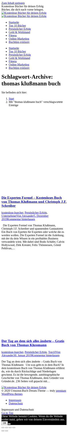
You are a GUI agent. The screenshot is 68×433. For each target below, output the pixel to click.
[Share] (6, 427)
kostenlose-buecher (12, 212)
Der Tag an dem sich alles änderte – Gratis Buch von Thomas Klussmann (32, 343)
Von (25, 215)
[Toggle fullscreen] (10, 427)
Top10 (52, 352)
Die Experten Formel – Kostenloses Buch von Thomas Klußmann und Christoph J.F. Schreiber (34, 202)
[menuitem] (14, 22)
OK (4, 423)
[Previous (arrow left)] (2, 430)
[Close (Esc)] (2, 427)
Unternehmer (9, 215)
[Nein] (9, 423)
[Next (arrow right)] (6, 430)
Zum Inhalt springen (13, 3)
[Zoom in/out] (13, 427)
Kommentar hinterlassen (21, 219)
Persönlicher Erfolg (36, 212)
